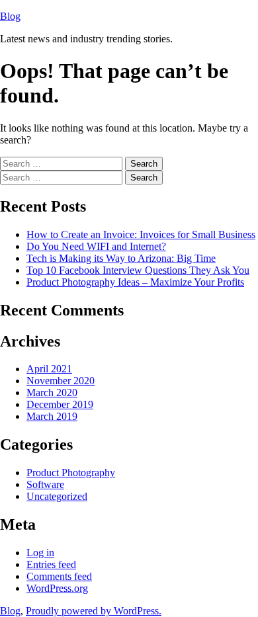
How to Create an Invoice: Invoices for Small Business (140, 234)
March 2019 (51, 416)
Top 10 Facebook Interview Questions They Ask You (137, 270)
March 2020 (51, 392)
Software (45, 484)
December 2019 (59, 404)
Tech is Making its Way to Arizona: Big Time (121, 258)
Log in (40, 552)
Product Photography (70, 472)
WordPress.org (57, 588)
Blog (10, 16)
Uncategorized (56, 496)
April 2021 (49, 368)
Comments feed (59, 576)
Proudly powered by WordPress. (93, 610)
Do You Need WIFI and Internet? (96, 246)
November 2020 (60, 380)
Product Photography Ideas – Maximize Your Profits (135, 282)
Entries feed (51, 564)
